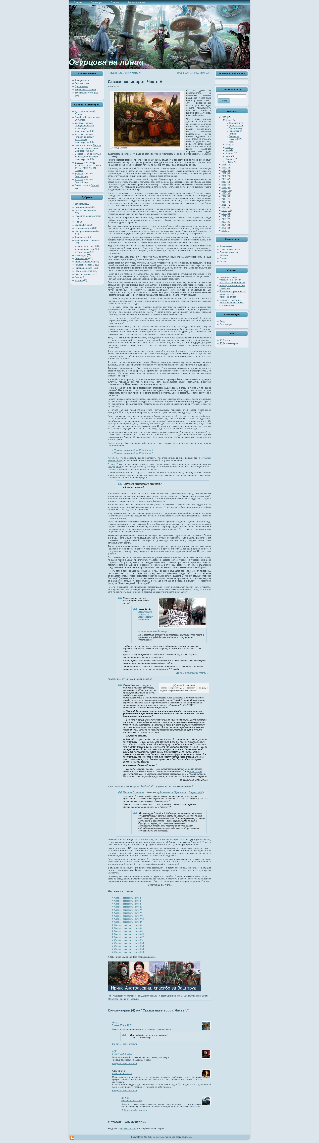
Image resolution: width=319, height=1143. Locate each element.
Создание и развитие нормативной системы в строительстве (231, 303)
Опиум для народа (84, 261)
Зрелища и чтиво (85, 246)
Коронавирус (81, 237)
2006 (225, 219)
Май (229, 150)
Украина (79, 280)
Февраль (231, 159)
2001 (225, 230)
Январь (230, 162)
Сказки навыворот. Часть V (135, 81)
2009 (226, 210)
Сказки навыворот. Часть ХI (128, 928)
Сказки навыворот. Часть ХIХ (129, 952)
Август (230, 120)
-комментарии (228, 343)
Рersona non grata (83, 268)
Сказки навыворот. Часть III (128, 904)
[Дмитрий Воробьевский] (182, 624)
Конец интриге (82, 80)
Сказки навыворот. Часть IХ (128, 922)
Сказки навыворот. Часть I (127, 898)
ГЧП (77, 222)
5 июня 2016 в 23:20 (122, 1054)
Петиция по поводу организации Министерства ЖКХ (84, 128)
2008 (225, 213)
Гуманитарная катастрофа (88, 216)
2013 (225, 199)
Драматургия (225, 246)
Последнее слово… (85, 265)
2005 (225, 222)
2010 (225, 207)
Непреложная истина (85, 89)
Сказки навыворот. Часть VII (128, 916)
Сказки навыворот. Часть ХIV (129, 937)
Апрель (231, 153)
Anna (115, 1022)
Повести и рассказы (229, 249)
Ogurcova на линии (162, 1137)
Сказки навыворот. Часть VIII (129, 919)
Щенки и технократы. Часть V (192, 673)
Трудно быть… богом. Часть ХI (125, 73)
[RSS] (72, 1138)
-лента (224, 340)
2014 (225, 196)
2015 (225, 193)
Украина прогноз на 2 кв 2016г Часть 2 (133, 453)
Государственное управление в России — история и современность (232, 280)
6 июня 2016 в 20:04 (122, 1073)
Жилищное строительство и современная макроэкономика (232, 294)
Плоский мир (81, 176)
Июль (229, 144)
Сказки (222, 261)
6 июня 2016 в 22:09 (131, 1100)
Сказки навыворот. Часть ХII (128, 931)
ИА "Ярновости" (178, 792)
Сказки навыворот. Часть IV (128, 907)
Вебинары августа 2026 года (235, 139)
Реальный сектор (83, 271)
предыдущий (114, 466)
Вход (222, 321)
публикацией (163, 792)
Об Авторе (80, 120)
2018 (225, 184)
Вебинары (80, 204)
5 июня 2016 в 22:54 (122, 1025)
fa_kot (125, 1097)
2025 (225, 164)
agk (114, 1051)
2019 (225, 182)
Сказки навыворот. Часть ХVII (129, 946)
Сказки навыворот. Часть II (128, 901)
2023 (225, 170)
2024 (225, 167)
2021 (225, 176)
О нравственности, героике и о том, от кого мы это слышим (88, 166)
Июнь (229, 147)
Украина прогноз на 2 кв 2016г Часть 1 (133, 450)
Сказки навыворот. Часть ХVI (129, 943)
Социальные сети (85, 249)
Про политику (81, 86)
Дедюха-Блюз (82, 225)
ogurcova (79, 111)
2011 (225, 205)
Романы (223, 258)
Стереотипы (83, 252)
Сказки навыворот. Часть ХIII (129, 934)
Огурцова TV (81, 258)
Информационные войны (87, 231)
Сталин (78, 277)
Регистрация (225, 324)
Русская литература (85, 274)
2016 (226, 190)
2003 (225, 228)
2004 (225, 225)
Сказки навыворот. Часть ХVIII (129, 949)
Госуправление (82, 207)
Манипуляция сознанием (87, 240)
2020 (225, 179)
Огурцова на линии (106, 62)
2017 (225, 187)
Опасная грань (82, 83)
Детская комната (83, 228)
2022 (225, 173)
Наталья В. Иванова (133, 792)
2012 (225, 202)
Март (229, 156)
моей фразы (195, 771)
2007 (225, 216)
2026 (225, 117)
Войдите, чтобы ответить (124, 1044)
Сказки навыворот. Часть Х (128, 925)
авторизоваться (128, 1128)
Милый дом (80, 255)
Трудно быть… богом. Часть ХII (193, 73)
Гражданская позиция (85, 210)
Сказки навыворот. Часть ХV (128, 940)
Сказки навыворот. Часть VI (128, 913)
